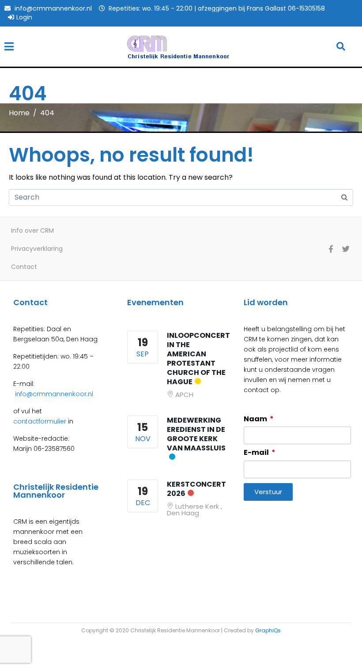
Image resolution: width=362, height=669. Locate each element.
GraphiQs (268, 630)
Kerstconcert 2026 (196, 489)
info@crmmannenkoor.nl (53, 393)
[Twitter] (345, 248)
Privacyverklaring (37, 248)
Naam (256, 419)
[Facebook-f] (330, 248)
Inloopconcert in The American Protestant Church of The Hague (198, 358)
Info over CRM (32, 230)
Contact (24, 266)
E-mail (257, 453)
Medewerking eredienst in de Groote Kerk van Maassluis (196, 434)
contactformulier (39, 421)
